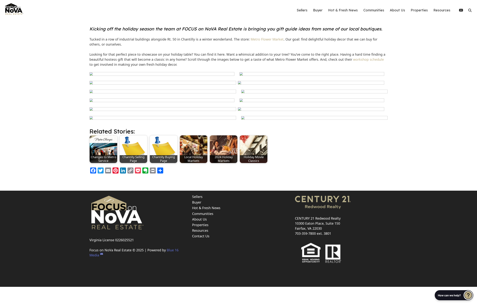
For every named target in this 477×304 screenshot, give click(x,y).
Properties (200, 225)
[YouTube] (462, 10)
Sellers (197, 196)
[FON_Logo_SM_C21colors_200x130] (14, 8)
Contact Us (200, 236)
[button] (470, 10)
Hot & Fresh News (206, 208)
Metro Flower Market (267, 39)
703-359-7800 (305, 233)
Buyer (196, 202)
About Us (199, 219)
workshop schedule (368, 59)
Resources (200, 230)
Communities (202, 213)
